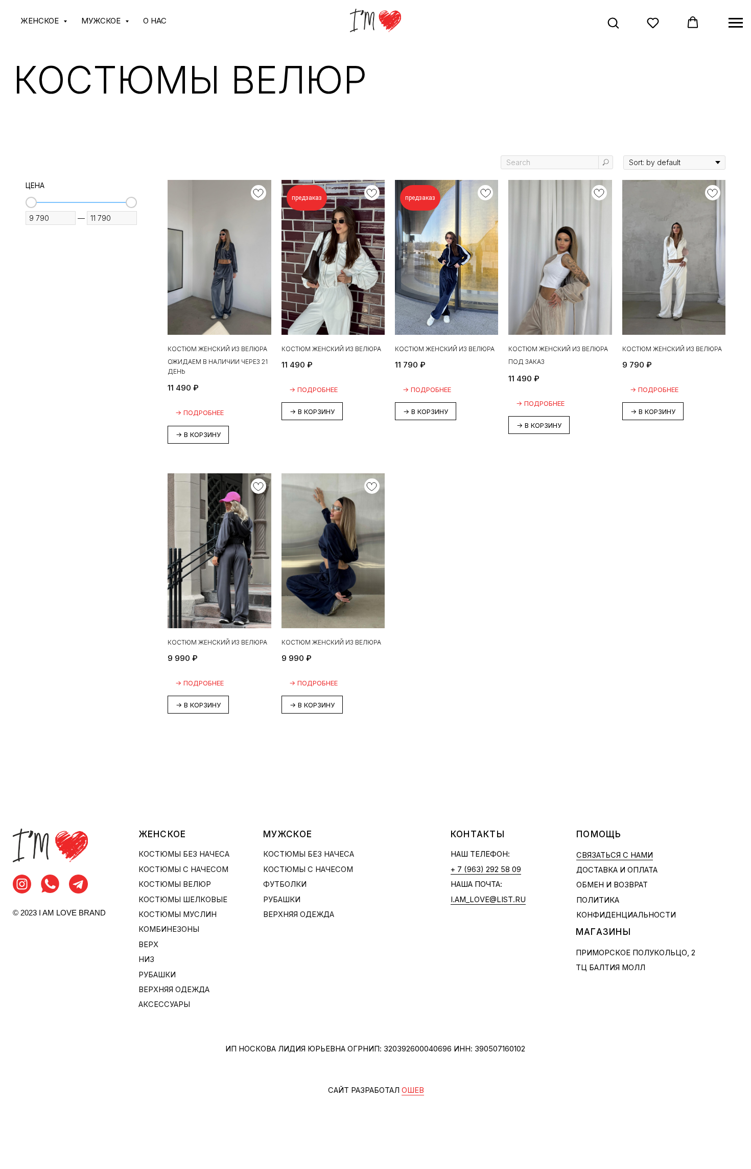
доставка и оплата (617, 870)
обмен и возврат (612, 884)
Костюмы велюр (174, 884)
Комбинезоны (168, 929)
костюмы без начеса (308, 854)
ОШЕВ (413, 1090)
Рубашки (157, 974)
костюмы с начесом (308, 869)
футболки (285, 884)
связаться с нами (614, 855)
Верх (148, 944)
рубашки (281, 899)
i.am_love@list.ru (488, 899)
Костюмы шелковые (182, 899)
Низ (146, 959)
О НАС (155, 21)
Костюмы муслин (177, 914)
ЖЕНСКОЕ (40, 21)
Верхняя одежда (173, 989)
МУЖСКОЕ (102, 21)
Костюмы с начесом (183, 869)
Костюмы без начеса (183, 854)
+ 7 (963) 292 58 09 (486, 869)
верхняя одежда (298, 914)
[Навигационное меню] (736, 23)
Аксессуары (164, 1004)
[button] (613, 22)
